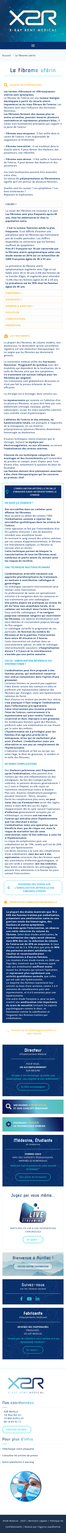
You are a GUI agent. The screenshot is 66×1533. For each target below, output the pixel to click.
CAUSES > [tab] (11, 204)
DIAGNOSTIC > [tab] (14, 299)
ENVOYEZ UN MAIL (16, 1429)
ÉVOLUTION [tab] (12, 312)
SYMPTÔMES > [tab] (14, 293)
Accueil (6, 55)
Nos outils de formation (33, 1177)
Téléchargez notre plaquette (18, 1448)
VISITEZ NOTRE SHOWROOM (33, 1266)
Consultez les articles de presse (20, 1455)
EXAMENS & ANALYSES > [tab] (20, 305)
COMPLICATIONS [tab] (15, 318)
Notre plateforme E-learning (18, 1462)
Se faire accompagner (33, 1086)
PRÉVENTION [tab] (13, 325)
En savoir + (33, 1239)
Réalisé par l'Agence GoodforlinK (42, 1526)
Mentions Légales (37, 1520)
